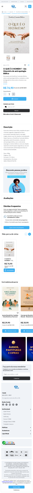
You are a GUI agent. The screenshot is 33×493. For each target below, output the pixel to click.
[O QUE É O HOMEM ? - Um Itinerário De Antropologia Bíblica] (9, 249)
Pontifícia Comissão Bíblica (22, 11)
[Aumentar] (13, 94)
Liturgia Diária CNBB (9, 421)
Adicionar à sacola (11, 331)
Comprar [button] (15, 99)
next (29, 234)
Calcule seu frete (8, 104)
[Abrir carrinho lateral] (29, 6)
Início (5, 11)
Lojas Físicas (6, 411)
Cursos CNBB (7, 419)
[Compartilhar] (28, 65)
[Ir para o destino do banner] (16, 179)
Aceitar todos (16, 487)
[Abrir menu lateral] (2, 6)
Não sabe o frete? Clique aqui (12, 114)
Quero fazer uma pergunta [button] (16, 227)
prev (26, 234)
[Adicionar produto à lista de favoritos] (25, 65)
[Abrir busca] (25, 6)
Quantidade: (7, 91)
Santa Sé (11, 11)
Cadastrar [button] (16, 378)
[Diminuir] (4, 94)
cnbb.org (5, 416)
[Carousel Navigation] (28, 234)
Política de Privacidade (7, 481)
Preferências (16, 490)
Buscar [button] (16, 110)
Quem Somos (7, 414)
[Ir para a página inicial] (13, 6)
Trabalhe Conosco (8, 424)
